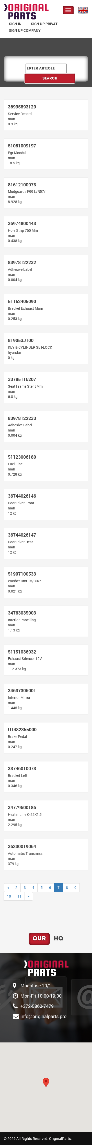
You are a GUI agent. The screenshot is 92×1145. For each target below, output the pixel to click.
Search (49, 79)
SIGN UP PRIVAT (44, 23)
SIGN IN (15, 23)
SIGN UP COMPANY (25, 30)
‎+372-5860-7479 (37, 1006)
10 (9, 896)
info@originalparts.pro (43, 1016)
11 (19, 896)
